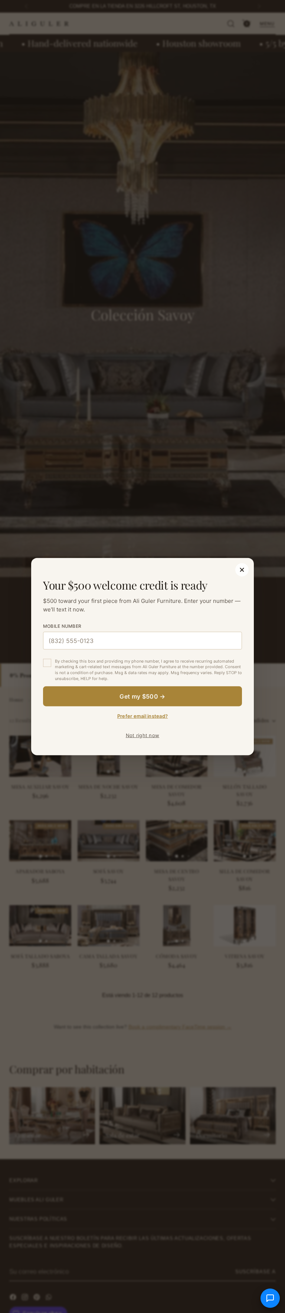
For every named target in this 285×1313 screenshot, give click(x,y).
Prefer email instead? (142, 716)
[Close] (242, 569)
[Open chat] (270, 1298)
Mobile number (62, 626)
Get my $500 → (142, 696)
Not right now (142, 735)
